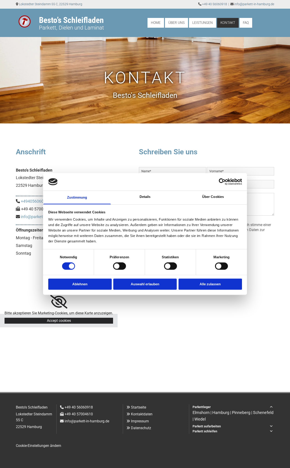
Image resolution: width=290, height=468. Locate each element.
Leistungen (202, 23)
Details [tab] (145, 197)
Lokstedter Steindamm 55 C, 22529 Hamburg (50, 4)
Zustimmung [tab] (77, 197)
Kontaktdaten (141, 414)
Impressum (140, 421)
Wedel (200, 419)
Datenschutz (141, 428)
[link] (58, 302)
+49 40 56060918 (214, 4)
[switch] (119, 266)
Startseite (138, 407)
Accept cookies (59, 320)
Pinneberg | (242, 412)
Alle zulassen (210, 284)
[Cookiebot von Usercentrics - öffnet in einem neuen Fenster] (222, 181)
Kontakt (227, 23)
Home (156, 23)
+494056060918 (35, 201)
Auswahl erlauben (145, 284)
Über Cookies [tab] (213, 197)
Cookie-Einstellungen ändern (38, 445)
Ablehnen (79, 284)
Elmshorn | (202, 412)
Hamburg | (222, 412)
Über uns (176, 23)
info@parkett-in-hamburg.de (254, 4)
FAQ (246, 23)
